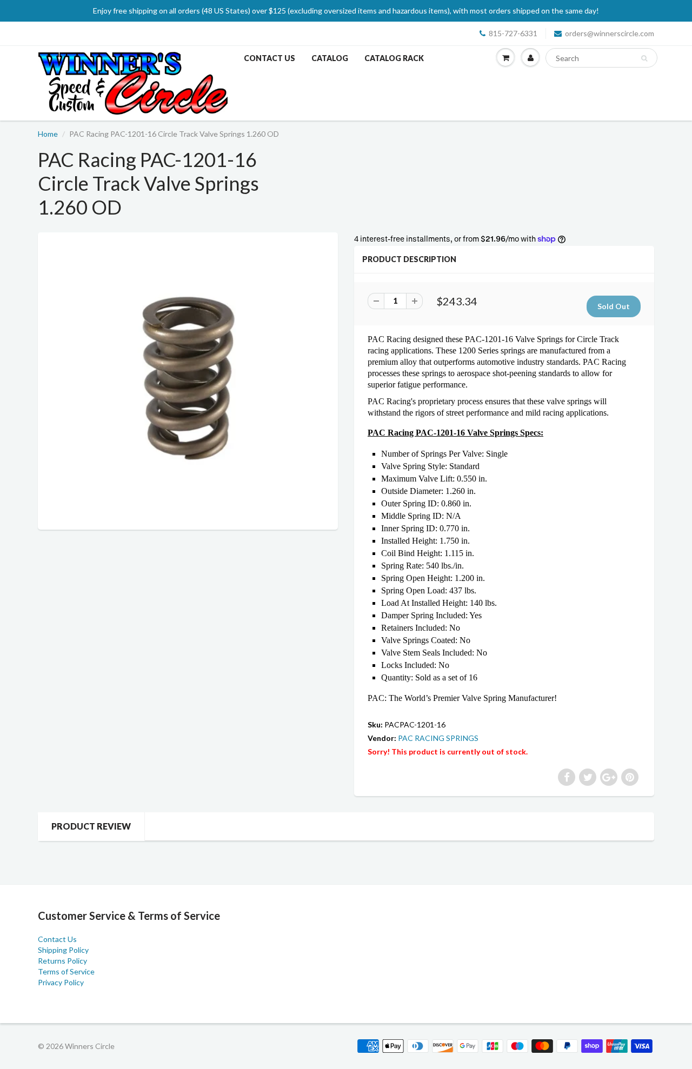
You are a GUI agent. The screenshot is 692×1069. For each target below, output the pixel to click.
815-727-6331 (513, 33)
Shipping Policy (63, 949)
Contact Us (269, 58)
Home (48, 133)
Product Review (91, 826)
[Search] (644, 58)
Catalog (329, 58)
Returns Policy (62, 960)
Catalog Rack (394, 58)
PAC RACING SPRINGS (438, 738)
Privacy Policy (61, 982)
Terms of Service (66, 971)
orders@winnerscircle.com (609, 33)
